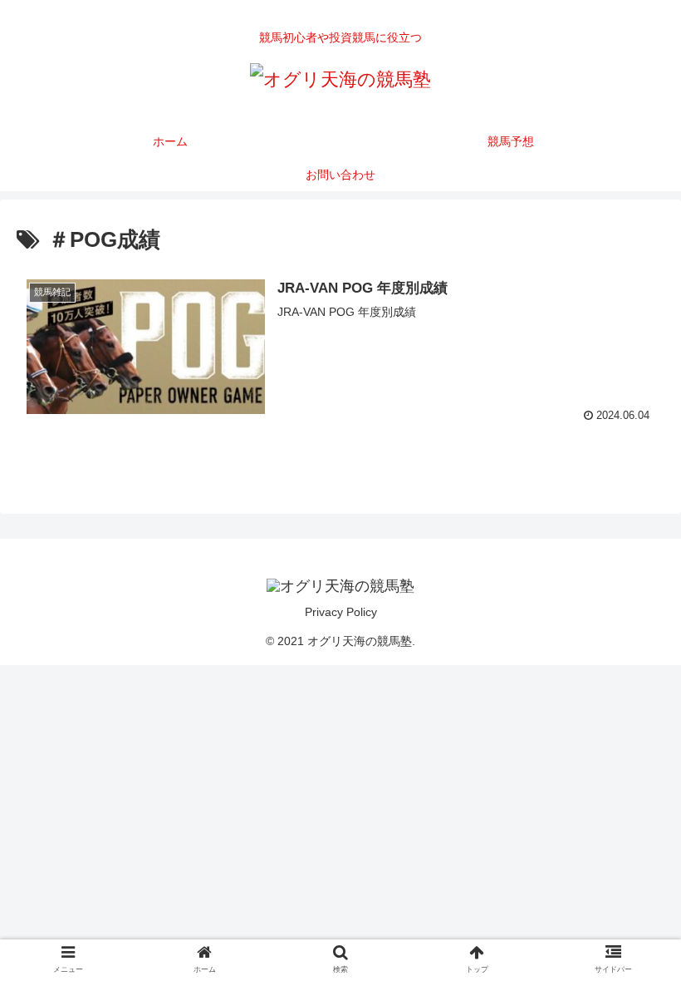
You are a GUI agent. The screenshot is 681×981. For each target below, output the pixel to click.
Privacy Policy (341, 612)
